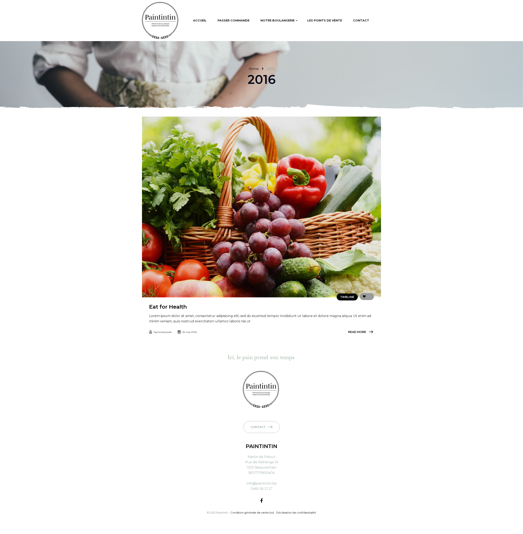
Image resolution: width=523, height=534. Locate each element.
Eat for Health (168, 307)
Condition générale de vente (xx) (252, 512)
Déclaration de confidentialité (296, 512)
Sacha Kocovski (163, 332)
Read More (357, 332)
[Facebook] (261, 500)
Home (254, 69)
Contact (258, 427)
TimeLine (347, 297)
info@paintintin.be (262, 483)
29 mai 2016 (189, 332)
